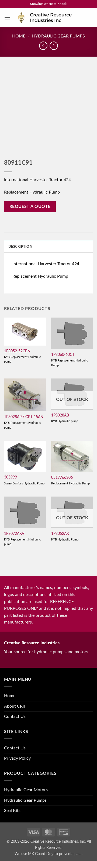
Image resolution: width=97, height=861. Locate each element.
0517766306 (62, 478)
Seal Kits (12, 810)
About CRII (14, 706)
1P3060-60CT (62, 355)
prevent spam (70, 854)
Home (18, 36)
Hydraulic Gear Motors (26, 790)
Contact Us (15, 716)
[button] (7, 17)
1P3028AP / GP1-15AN (23, 417)
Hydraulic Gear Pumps (58, 36)
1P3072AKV (14, 534)
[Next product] (43, 46)
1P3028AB (60, 415)
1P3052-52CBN (17, 351)
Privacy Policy (17, 758)
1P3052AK (60, 534)
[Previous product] (54, 46)
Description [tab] (20, 246)
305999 (10, 477)
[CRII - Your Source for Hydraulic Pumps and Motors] (52, 17)
